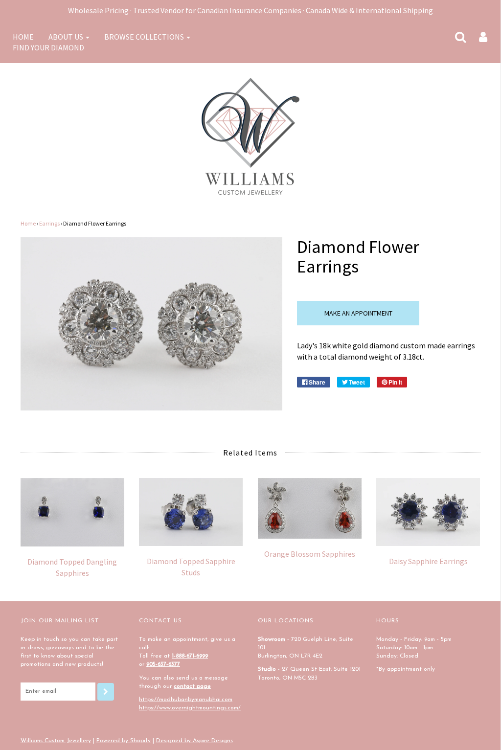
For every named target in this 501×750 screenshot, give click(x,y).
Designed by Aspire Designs (194, 741)
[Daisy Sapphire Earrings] (428, 512)
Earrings (49, 223)
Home (28, 223)
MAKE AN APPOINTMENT (358, 313)
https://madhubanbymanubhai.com (185, 700)
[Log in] (477, 37)
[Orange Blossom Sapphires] (310, 508)
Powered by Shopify (123, 741)
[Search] (454, 37)
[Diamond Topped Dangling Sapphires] (73, 512)
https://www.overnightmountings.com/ (190, 708)
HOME (23, 37)
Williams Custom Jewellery (56, 741)
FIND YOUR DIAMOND (48, 47)
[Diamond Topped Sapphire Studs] (191, 512)
